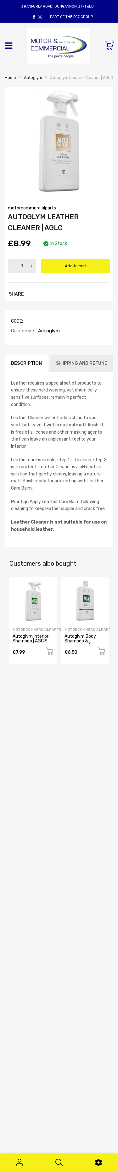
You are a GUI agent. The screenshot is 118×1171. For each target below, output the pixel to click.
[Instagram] (40, 17)
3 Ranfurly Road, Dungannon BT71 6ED (57, 6)
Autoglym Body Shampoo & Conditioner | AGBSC (85, 641)
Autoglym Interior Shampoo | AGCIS (30, 639)
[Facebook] (34, 17)
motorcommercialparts (32, 208)
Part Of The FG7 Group (71, 17)
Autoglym (48, 331)
